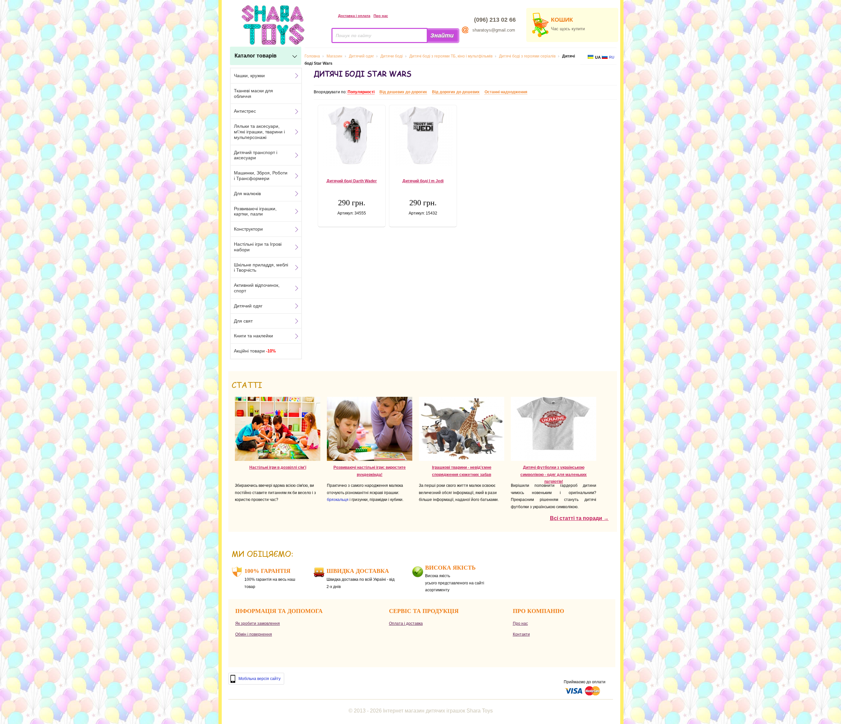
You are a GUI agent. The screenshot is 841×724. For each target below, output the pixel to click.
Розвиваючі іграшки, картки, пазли (255, 211)
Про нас (381, 16)
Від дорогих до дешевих (456, 92)
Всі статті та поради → (579, 518)
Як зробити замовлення (257, 623)
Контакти (521, 634)
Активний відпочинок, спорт (257, 288)
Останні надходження (506, 92)
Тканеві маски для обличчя (253, 93)
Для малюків (247, 193)
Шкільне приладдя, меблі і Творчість (261, 267)
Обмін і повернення (253, 634)
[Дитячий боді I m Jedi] (423, 136)
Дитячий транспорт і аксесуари (255, 155)
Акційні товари (255, 350)
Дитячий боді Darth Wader (352, 181)
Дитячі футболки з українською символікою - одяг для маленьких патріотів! (553, 474)
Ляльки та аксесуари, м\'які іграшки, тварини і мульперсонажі (259, 132)
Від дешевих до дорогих (403, 92)
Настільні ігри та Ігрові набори (258, 246)
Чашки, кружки (249, 75)
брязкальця (338, 499)
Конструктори (248, 229)
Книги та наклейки (253, 335)
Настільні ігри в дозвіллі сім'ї (277, 467)
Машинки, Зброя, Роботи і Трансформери (260, 175)
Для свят (243, 321)
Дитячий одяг (248, 305)
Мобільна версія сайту (260, 678)
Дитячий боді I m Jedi (422, 181)
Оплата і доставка (406, 623)
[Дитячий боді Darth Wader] (351, 136)
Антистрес (245, 111)
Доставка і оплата (354, 16)
